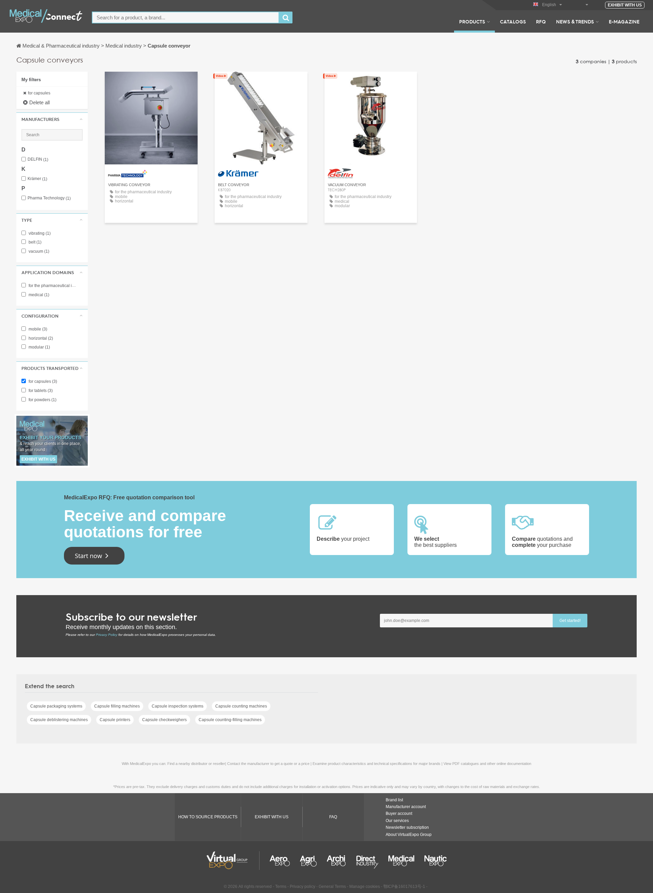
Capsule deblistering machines (59, 719)
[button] (52, 119)
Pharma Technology (49, 198)
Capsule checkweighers (164, 719)
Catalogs (513, 21)
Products (472, 21)
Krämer (37, 178)
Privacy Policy (106, 635)
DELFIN (38, 159)
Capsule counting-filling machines (230, 719)
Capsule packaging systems (56, 706)
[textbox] (185, 17)
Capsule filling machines (117, 706)
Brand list (394, 800)
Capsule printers (115, 719)
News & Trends (575, 21)
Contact (371, 83)
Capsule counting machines (241, 706)
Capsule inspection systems (177, 706)
